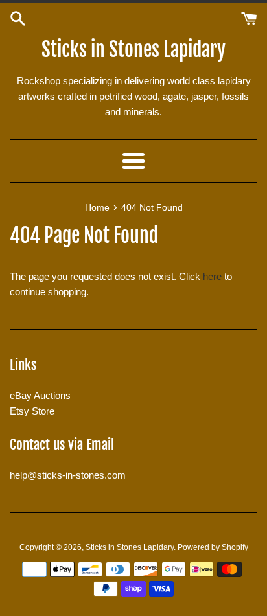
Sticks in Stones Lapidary (133, 50)
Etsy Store (32, 410)
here (212, 276)
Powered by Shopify (213, 547)
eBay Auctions (40, 395)
